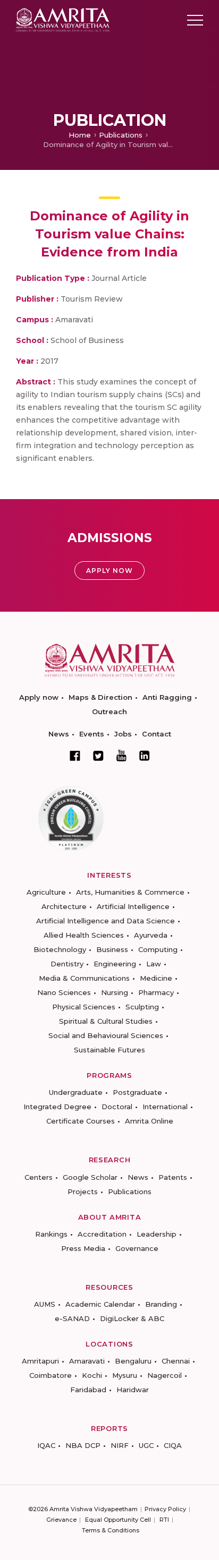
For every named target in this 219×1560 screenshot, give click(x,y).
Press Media (83, 1248)
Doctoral (117, 1106)
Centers (38, 1177)
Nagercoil (164, 1375)
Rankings (51, 1234)
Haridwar (132, 1389)
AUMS (44, 1304)
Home (80, 135)
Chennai (176, 1361)
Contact (156, 734)
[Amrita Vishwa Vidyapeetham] (63, 19)
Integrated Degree (57, 1106)
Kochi (92, 1375)
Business (112, 949)
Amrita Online (149, 1121)
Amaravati (87, 1361)
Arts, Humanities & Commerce (130, 892)
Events (91, 734)
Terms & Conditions (110, 1530)
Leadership (156, 1234)
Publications (120, 135)
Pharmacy (156, 992)
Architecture (64, 906)
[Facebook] (75, 755)
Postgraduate (137, 1092)
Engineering (115, 963)
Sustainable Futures (109, 1049)
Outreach (109, 711)
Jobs (123, 734)
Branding (161, 1304)
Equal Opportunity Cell (118, 1519)
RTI (164, 1519)
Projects (83, 1191)
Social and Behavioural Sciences (105, 1035)
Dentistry (66, 963)
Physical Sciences (83, 1006)
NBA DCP (82, 1445)
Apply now (38, 697)
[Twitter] (98, 755)
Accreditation (102, 1234)
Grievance (61, 1519)
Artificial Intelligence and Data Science (105, 920)
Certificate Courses (80, 1121)
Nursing (114, 992)
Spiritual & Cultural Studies (106, 1021)
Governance (136, 1248)
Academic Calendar (100, 1304)
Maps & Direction (100, 697)
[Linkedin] (144, 755)
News (58, 734)
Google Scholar (90, 1177)
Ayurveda (150, 935)
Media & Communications (84, 978)
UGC (146, 1445)
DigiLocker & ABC (132, 1318)
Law (153, 963)
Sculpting (142, 1006)
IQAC (46, 1445)
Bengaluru (133, 1361)
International (165, 1106)
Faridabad (88, 1389)
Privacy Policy (165, 1509)
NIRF (120, 1445)
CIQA (173, 1445)
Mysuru (124, 1375)
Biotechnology (59, 949)
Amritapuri (40, 1361)
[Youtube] (121, 755)
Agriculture (46, 892)
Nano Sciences (64, 992)
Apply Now (109, 571)
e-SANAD (72, 1318)
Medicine (156, 978)
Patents (172, 1177)
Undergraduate (76, 1092)
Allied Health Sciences (84, 935)
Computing (158, 949)
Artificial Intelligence (133, 906)
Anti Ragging (167, 697)
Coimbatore (50, 1375)
